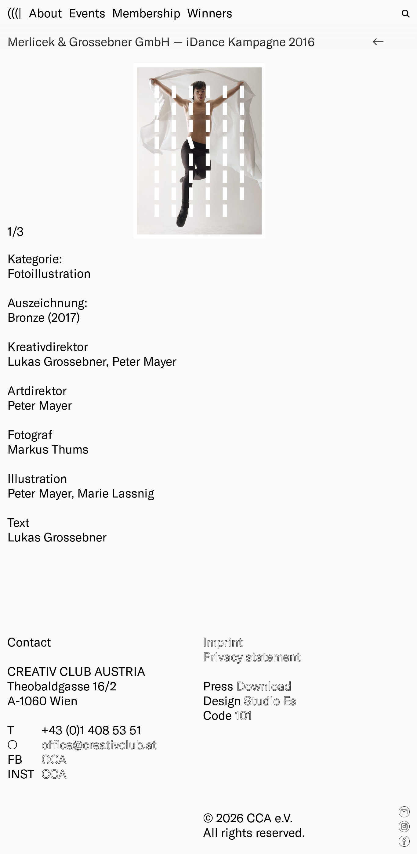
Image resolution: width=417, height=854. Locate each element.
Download (264, 685)
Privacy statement (252, 656)
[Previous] (103, 151)
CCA (54, 758)
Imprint (223, 641)
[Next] (295, 151)
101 (243, 714)
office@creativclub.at (99, 744)
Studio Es (270, 700)
